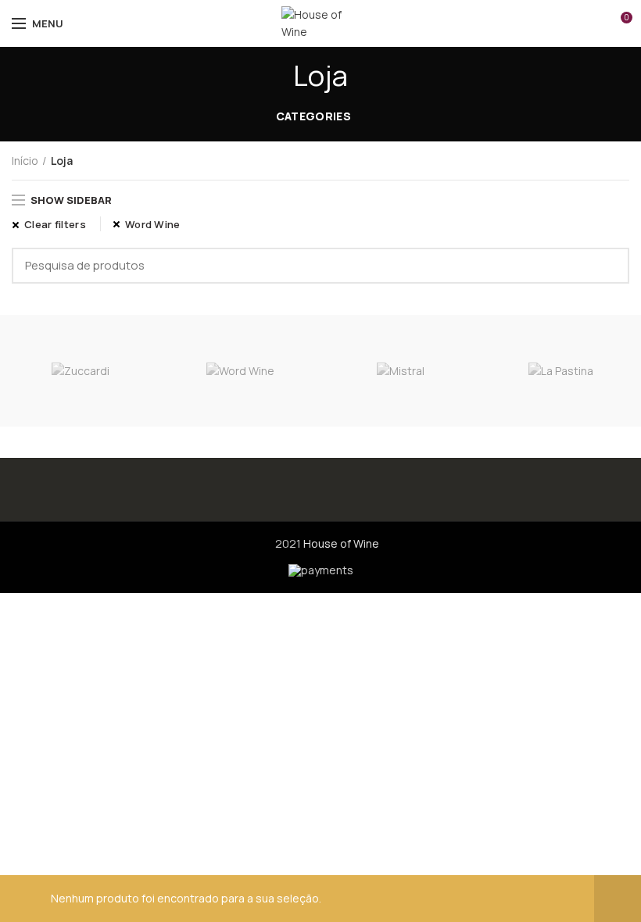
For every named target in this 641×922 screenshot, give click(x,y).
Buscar (608, 266)
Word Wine (153, 224)
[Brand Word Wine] (240, 370)
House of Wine (341, 543)
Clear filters (55, 224)
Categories (313, 116)
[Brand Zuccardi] (80, 370)
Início (25, 160)
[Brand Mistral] (400, 370)
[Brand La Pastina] (561, 370)
